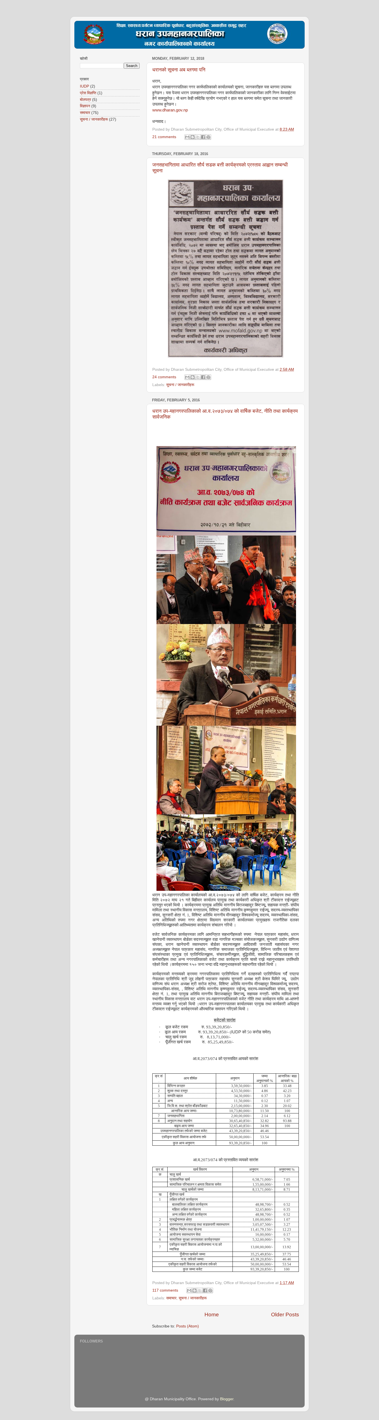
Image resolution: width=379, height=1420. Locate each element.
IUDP (84, 86)
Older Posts (285, 1314)
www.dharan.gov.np (170, 110)
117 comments (165, 1290)
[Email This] (187, 137)
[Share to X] (198, 137)
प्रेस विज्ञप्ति (88, 93)
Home (211, 1314)
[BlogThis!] (192, 137)
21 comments (164, 137)
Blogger (226, 1399)
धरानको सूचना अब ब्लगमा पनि (178, 70)
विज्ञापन (85, 106)
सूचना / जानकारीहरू (180, 385)
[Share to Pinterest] (208, 137)
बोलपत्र (85, 100)
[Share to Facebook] (203, 137)
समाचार (171, 1298)
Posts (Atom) (187, 1326)
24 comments (164, 377)
